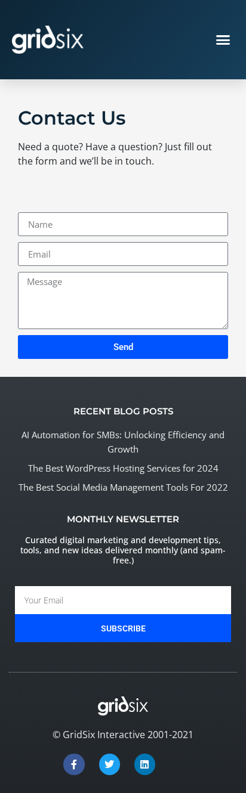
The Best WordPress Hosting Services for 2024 (123, 468)
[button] (223, 40)
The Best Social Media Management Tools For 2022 (123, 487)
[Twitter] (109, 764)
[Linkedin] (144, 764)
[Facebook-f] (73, 764)
